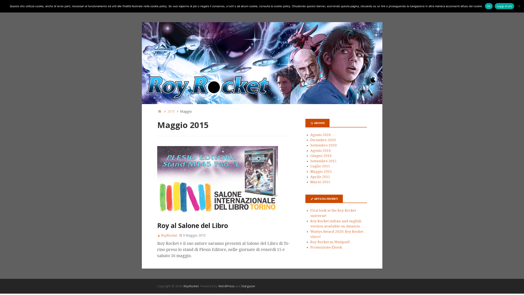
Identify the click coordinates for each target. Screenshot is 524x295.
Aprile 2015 (320, 177)
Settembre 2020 (323, 145)
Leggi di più (504, 6)
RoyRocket (191, 286)
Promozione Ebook (326, 247)
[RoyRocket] (262, 63)
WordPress (226, 286)
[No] (519, 6)
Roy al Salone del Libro (192, 225)
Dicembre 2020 (323, 140)
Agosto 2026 (320, 135)
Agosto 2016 (320, 151)
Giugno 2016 (321, 156)
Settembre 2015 (323, 161)
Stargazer (248, 286)
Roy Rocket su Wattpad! (330, 242)
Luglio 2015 (320, 166)
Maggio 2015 (321, 171)
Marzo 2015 (320, 182)
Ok (489, 6)
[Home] (159, 111)
